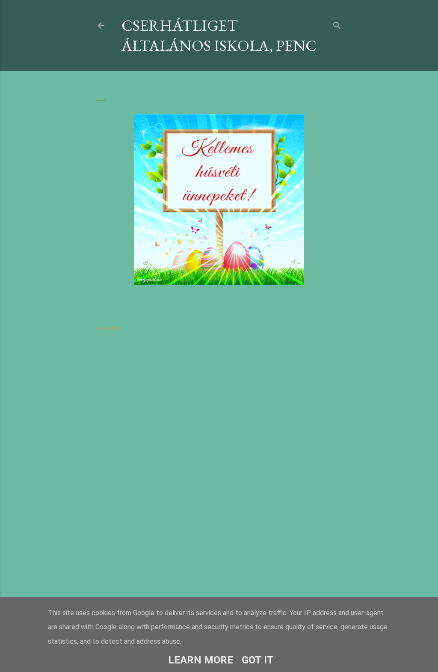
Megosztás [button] (109, 328)
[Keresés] (337, 23)
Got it (258, 660)
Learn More (200, 660)
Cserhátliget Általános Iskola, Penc (219, 35)
